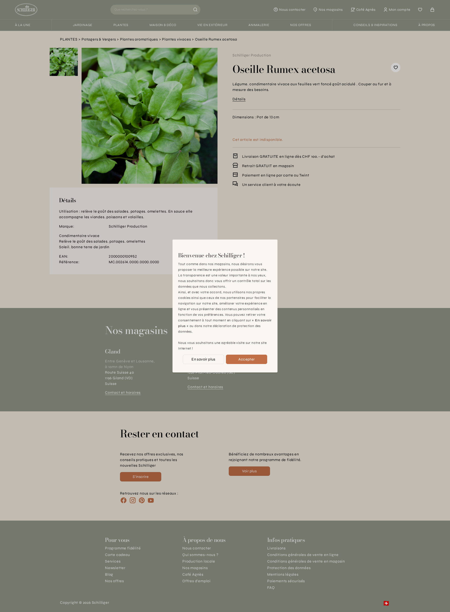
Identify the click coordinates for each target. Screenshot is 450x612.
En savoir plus (203, 359)
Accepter (246, 359)
